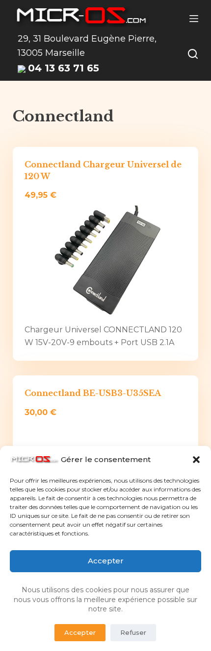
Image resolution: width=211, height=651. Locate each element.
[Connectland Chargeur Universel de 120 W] (105, 263)
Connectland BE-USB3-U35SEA (93, 393)
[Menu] (193, 18)
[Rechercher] (193, 54)
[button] (196, 460)
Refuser (133, 632)
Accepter (106, 560)
